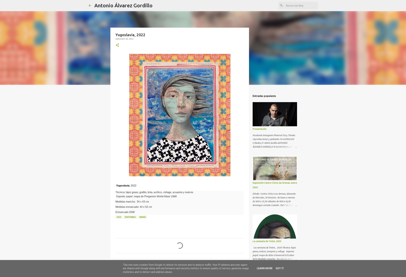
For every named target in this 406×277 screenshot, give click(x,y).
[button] (117, 45)
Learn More (264, 268)
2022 (119, 217)
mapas (142, 217)
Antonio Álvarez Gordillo (123, 5)
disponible (130, 217)
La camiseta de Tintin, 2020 (267, 241)
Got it (280, 268)
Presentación (259, 129)
